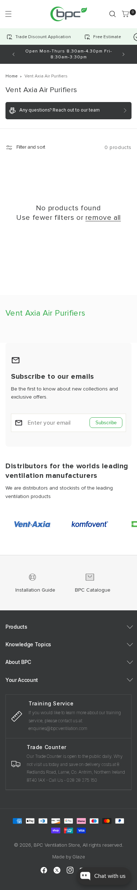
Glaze (78, 857)
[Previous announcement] (13, 54)
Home (11, 76)
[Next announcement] (123, 54)
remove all (103, 217)
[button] (8, 13)
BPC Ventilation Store (57, 845)
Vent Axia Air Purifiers (46, 76)
